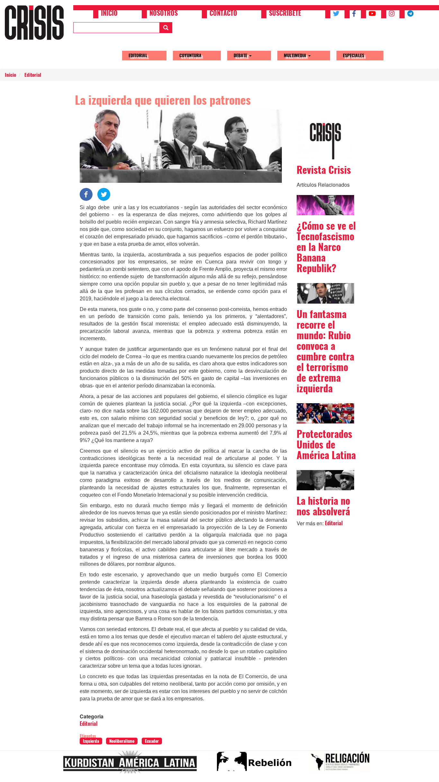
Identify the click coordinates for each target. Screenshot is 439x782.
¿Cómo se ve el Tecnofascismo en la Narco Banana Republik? (326, 247)
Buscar (165, 27)
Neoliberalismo (121, 741)
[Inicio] (36, 22)
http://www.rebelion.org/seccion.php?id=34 (255, 764)
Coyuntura (190, 55)
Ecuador (152, 741)
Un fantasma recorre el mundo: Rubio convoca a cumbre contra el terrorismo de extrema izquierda (325, 351)
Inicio (109, 13)
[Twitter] (103, 193)
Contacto (223, 13)
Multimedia (296, 55)
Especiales (353, 55)
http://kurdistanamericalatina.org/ (132, 764)
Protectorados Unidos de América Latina (326, 444)
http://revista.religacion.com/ (343, 764)
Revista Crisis (324, 169)
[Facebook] (86, 193)
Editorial (138, 55)
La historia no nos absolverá (323, 506)
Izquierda (91, 741)
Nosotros (163, 13)
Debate (241, 55)
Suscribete (285, 13)
